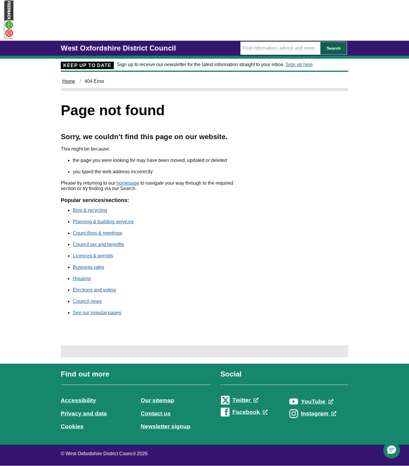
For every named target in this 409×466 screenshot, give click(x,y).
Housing (82, 278)
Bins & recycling (90, 210)
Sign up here (299, 64)
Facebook (246, 412)
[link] (204, 406)
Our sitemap (157, 400)
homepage (127, 183)
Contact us (156, 413)
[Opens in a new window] (7, 33)
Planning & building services (103, 221)
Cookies (72, 426)
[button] (391, 450)
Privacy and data (84, 413)
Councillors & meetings (97, 233)
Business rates (88, 267)
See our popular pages (97, 312)
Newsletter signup (165, 426)
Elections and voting (94, 289)
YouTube (314, 401)
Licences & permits (93, 255)
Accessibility (78, 400)
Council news (87, 301)
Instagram (315, 413)
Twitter (242, 400)
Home (68, 81)
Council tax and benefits (98, 244)
